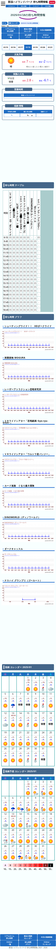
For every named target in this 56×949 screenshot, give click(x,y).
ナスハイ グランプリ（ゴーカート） (38, 213)
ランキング (35, 6)
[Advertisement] (28, 152)
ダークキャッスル (35, 212)
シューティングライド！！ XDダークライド (10, 213)
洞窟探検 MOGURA (14, 212)
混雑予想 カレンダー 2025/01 (20, 771)
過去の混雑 (23, 6)
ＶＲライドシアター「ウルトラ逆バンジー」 (24, 212)
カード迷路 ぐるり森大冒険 (28, 212)
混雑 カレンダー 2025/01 (18, 667)
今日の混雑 (48, 6)
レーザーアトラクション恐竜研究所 (17, 213)
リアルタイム (11, 6)
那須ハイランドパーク (12, 26)
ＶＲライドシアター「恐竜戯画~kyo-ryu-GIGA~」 (21, 213)
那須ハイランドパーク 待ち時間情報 (28, 1)
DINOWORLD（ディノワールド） (31, 212)
